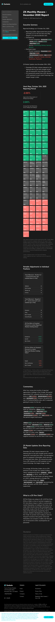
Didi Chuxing (37, 424)
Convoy (30, 426)
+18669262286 (8, 594)
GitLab (33, 41)
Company (22, 594)
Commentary (6, 21)
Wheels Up (48, 424)
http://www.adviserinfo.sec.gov (28, 608)
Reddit (42, 480)
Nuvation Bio (46, 39)
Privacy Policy (38, 591)
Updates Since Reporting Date (10, 24)
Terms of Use (38, 594)
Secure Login (48, 4)
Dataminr (28, 430)
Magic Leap (34, 53)
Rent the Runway (28, 482)
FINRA (40, 604)
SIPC (44, 604)
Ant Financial (32, 398)
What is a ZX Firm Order (8, 26)
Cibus (41, 432)
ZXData (7, 31)
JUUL (47, 55)
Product (22, 591)
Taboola (43, 41)
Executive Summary (7, 14)
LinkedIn (8, 598)
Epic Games (29, 474)
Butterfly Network (36, 55)
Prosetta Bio (46, 51)
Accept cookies (48, 617)
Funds (21, 588)
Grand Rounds (44, 434)
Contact (22, 596)
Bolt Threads (29, 434)
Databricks (43, 472)
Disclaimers (38, 588)
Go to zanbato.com (25, 4)
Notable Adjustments (7, 19)
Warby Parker (34, 43)
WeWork (27, 422)
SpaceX (50, 472)
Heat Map (5, 17)
